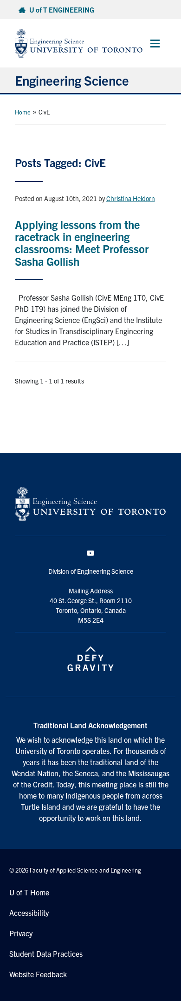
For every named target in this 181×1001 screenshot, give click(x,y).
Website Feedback (38, 974)
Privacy (20, 933)
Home (23, 112)
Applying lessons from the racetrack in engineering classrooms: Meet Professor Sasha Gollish (82, 242)
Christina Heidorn (130, 198)
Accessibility (29, 912)
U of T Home (29, 892)
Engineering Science (72, 80)
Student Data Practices (46, 953)
